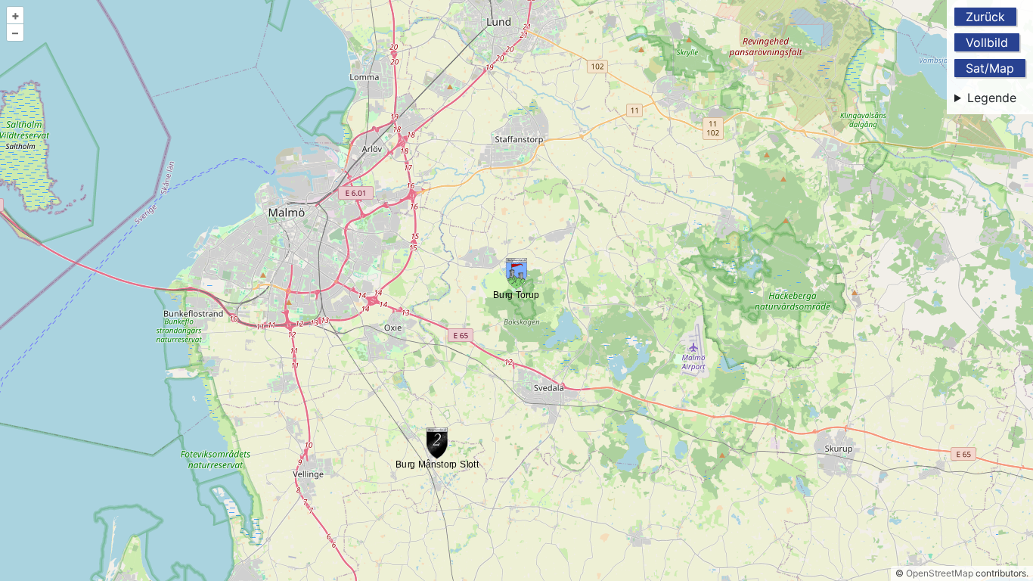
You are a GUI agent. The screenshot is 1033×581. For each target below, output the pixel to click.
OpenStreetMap (939, 573)
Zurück (985, 16)
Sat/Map (990, 68)
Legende (991, 97)
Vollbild (987, 42)
